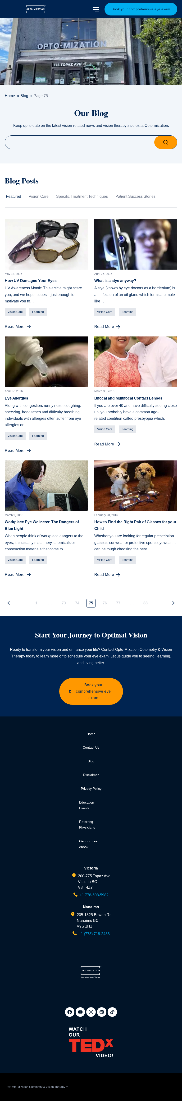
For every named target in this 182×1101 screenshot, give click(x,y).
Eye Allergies (16, 398)
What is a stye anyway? (115, 280)
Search (165, 142)
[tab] (17, 200)
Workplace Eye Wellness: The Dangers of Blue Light (42, 525)
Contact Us (91, 747)
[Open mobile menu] (96, 9)
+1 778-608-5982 (94, 895)
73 (64, 603)
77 (118, 603)
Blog (91, 761)
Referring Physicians (87, 824)
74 (77, 603)
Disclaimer (91, 775)
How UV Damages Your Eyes (31, 280)
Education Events (86, 805)
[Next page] (172, 603)
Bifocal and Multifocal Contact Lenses (128, 398)
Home (91, 734)
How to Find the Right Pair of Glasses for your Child (135, 525)
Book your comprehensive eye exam (141, 9)
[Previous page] (9, 603)
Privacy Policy (91, 788)
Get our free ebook (88, 844)
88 (145, 603)
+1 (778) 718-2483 (94, 934)
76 (105, 603)
